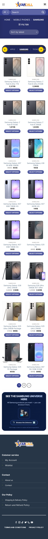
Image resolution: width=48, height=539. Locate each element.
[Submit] (43, 12)
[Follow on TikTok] (22, 522)
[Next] (29, 385)
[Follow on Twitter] (26, 522)
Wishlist (9, 465)
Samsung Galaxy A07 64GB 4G (36, 205)
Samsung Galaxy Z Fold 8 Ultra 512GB (35, 83)
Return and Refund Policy (17, 505)
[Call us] (29, 522)
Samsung (24, 49)
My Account (11, 460)
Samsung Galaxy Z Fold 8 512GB (12, 123)
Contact (8, 485)
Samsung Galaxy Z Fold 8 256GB (35, 123)
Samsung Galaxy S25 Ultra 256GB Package (12, 327)
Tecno (35, 49)
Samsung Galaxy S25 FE (35, 246)
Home (7, 19)
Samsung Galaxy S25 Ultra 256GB (35, 327)
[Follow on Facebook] (16, 522)
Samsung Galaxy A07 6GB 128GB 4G (12, 205)
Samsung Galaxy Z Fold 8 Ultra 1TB (12, 83)
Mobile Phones (21, 19)
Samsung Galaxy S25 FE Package (12, 368)
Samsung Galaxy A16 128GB (35, 164)
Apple (12, 49)
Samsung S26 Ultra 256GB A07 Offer (36, 286)
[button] (3, 4)
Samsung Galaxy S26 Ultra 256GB (12, 286)
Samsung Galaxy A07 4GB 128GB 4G (12, 246)
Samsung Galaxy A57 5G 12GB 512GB (35, 368)
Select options (12, 90)
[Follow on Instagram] (19, 522)
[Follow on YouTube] (32, 522)
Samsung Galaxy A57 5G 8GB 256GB (12, 164)
